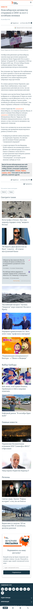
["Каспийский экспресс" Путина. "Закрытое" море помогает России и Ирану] (16, 294)
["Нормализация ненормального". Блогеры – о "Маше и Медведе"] (16, 345)
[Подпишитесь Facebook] (6, 589)
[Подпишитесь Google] (2, 589)
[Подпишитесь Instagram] (21, 589)
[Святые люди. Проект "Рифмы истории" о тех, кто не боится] (16, 488)
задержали (19, 109)
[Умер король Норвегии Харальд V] (16, 460)
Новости (4, 7)
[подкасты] (12, 608)
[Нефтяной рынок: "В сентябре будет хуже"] (16, 403)
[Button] (14, 23)
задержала (4, 115)
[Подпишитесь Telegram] (17, 589)
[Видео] (20, 608)
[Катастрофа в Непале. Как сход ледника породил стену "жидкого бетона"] (16, 209)
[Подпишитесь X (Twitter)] (9, 589)
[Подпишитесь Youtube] (13, 589)
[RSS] (24, 589)
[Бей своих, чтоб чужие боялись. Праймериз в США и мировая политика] (16, 376)
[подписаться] (2, 593)
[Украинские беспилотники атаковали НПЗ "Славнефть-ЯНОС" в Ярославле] (16, 433)
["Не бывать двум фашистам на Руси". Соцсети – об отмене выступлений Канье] (16, 236)
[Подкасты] (28, 589)
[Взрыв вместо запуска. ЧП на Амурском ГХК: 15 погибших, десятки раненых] (16, 513)
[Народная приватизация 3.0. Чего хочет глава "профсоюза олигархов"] (16, 321)
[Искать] (27, 608)
